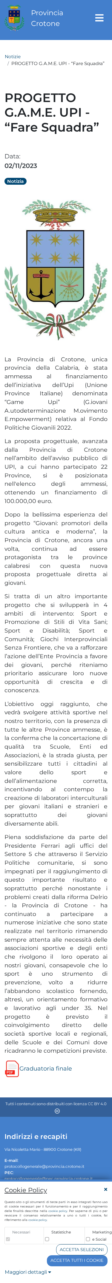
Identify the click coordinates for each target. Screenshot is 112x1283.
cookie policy (57, 1211)
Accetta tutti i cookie (77, 1260)
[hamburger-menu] (99, 18)
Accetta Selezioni (82, 1249)
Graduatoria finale (45, 1068)
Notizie (13, 56)
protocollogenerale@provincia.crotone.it (44, 1166)
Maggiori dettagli (26, 1272)
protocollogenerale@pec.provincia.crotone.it (48, 1178)
